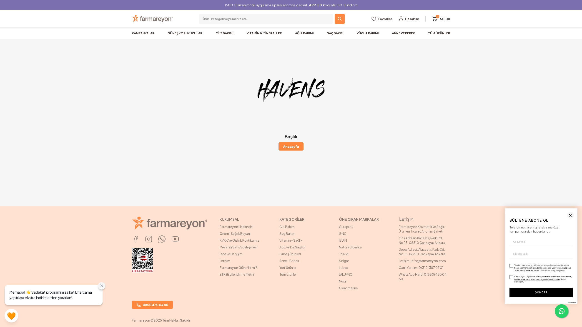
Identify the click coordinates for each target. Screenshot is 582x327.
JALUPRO (346, 274)
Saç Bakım (287, 233)
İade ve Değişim (231, 254)
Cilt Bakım (287, 227)
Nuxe (342, 281)
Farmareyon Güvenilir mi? (238, 267)
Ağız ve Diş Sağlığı (292, 247)
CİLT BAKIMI (224, 33)
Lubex (343, 267)
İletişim (225, 261)
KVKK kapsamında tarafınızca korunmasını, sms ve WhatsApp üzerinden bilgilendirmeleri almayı (471, 303)
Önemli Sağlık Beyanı (235, 233)
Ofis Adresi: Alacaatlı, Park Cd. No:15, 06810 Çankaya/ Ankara (422, 240)
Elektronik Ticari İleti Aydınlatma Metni (529, 296)
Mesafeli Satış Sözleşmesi (238, 247)
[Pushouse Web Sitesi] (571, 325)
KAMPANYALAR (143, 33)
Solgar (344, 261)
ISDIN (343, 240)
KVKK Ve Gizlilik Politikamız (239, 240)
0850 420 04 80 (155, 305)
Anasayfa (291, 146)
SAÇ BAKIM (335, 33)
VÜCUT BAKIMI (368, 33)
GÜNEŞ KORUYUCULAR (185, 33)
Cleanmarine (348, 288)
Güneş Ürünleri (290, 254)
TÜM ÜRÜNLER (439, 33)
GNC (342, 233)
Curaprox (346, 227)
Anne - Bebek (289, 261)
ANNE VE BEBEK (403, 33)
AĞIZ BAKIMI (304, 33)
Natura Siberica (350, 247)
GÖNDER (488, 315)
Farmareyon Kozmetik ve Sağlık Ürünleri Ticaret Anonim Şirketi (422, 229)
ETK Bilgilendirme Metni (237, 274)
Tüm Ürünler (288, 274)
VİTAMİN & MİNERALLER (264, 33)
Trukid (343, 254)
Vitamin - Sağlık (290, 240)
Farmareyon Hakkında (236, 227)
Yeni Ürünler (287, 267)
